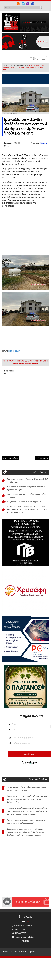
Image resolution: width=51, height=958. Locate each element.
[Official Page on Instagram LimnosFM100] (28, 4)
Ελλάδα (23, 65)
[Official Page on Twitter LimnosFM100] (23, 4)
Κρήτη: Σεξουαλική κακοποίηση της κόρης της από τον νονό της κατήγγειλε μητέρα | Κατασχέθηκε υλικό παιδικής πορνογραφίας (27, 509)
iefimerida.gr (14, 351)
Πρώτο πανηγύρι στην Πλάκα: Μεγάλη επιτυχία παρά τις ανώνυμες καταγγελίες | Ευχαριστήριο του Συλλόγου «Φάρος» (27, 799)
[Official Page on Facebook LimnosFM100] (33, 4)
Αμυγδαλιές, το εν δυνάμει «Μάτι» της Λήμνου (24, 502)
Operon (32, 951)
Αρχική (16, 65)
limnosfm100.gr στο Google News (31, 361)
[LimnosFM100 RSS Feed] (18, 4)
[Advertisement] (25, 396)
